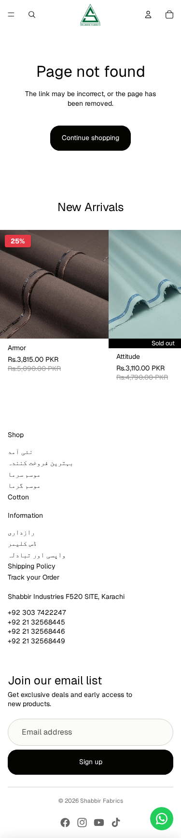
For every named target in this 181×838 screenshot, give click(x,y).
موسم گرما (24, 485)
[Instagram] (82, 822)
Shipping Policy (32, 566)
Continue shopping (90, 137)
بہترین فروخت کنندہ (40, 462)
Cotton (18, 497)
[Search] (31, 14)
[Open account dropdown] (148, 14)
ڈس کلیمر (22, 543)
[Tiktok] (116, 822)
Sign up (90, 761)
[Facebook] (65, 822)
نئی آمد (20, 451)
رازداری (21, 532)
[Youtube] (99, 822)
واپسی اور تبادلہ (37, 555)
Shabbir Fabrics (101, 801)
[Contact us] (161, 818)
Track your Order (33, 577)
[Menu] (11, 14)
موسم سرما (24, 474)
